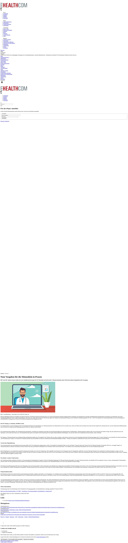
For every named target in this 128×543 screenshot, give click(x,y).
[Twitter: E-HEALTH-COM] (4, 83)
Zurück (2, 494)
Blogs (4, 32)
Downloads (5, 40)
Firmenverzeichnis (7, 24)
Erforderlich (4, 531)
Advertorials (5, 25)
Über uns (2, 50)
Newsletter (5, 48)
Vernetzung (5, 13)
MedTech (5, 17)
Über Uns (3, 516)
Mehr (2, 56)
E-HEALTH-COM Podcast (9, 43)
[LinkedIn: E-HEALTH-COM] (7, 83)
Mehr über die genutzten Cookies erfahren (9, 540)
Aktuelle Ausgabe (7, 39)
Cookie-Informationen (41, 537)
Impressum (12, 516)
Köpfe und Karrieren (7, 30)
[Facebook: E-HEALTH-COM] (2, 83)
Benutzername (5, 115)
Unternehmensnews (7, 21)
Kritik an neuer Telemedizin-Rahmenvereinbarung (18, 500)
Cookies (26, 516)
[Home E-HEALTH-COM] (14, 7)
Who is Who (6, 28)
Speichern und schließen (28, 539)
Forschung (5, 18)
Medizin (5, 16)
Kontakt (7, 516)
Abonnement (6, 45)
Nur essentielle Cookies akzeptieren (15, 539)
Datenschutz (20, 516)
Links (4, 36)
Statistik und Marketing (7, 532)
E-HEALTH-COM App (8, 42)
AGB (16, 516)
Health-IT (5, 14)
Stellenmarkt (5, 23)
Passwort (3, 116)
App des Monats (6, 34)
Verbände (5, 33)
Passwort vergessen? (5, 121)
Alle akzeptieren (4, 539)
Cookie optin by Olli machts (6, 541)
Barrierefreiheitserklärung (33, 516)
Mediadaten (5, 44)
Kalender (5, 31)
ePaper (4, 46)
